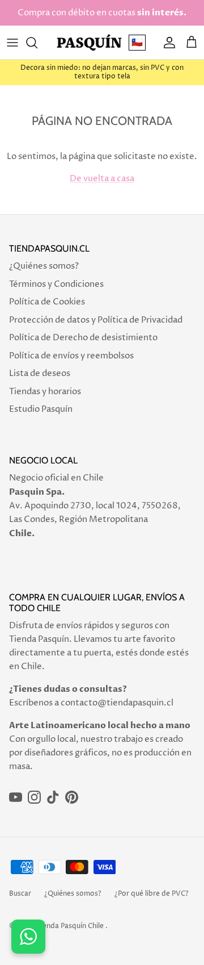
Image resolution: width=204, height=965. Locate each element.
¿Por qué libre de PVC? (151, 894)
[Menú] (12, 42)
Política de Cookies (47, 302)
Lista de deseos (39, 373)
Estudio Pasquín (41, 409)
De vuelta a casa (102, 179)
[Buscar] (37, 42)
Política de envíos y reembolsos (71, 356)
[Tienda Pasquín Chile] (89, 42)
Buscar (20, 894)
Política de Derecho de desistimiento (83, 338)
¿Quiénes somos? (44, 266)
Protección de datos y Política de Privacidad (95, 320)
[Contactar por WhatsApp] (28, 937)
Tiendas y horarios (45, 392)
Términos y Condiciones (56, 284)
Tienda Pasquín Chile (70, 926)
